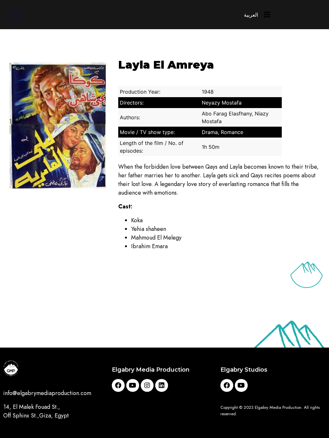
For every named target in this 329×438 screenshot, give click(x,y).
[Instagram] (147, 385)
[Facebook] (118, 385)
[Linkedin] (161, 385)
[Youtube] (132, 385)
